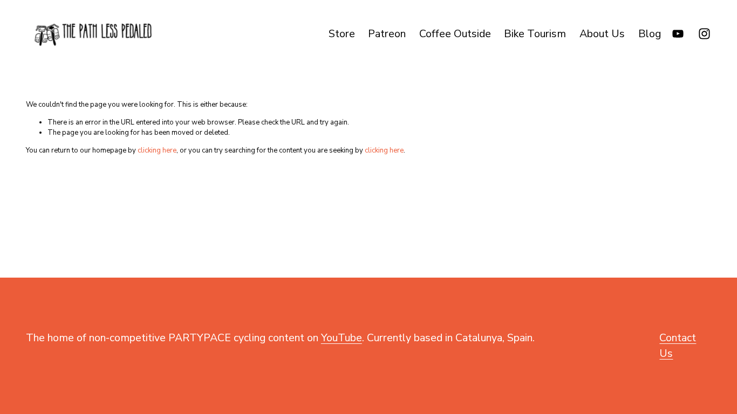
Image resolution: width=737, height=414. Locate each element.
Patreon (387, 33)
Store (342, 33)
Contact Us (677, 345)
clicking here (157, 150)
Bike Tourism (535, 33)
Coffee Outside (455, 33)
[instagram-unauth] (704, 33)
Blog (649, 33)
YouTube (341, 337)
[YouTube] (678, 33)
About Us (602, 33)
